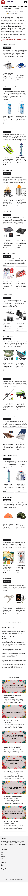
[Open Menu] (25, 2)
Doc (2, 858)
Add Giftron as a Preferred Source (8, 876)
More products (7, 47)
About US (3, 854)
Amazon (3, 856)
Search (2, 852)
